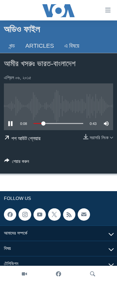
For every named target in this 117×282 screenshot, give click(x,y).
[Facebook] (58, 274)
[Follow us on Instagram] (25, 214)
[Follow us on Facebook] (10, 214)
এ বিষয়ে (71, 46)
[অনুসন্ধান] (92, 274)
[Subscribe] (84, 214)
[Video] (24, 274)
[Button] (16, 162)
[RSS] (69, 214)
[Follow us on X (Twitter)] (54, 214)
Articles (39, 46)
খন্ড (12, 46)
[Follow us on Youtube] (39, 214)
